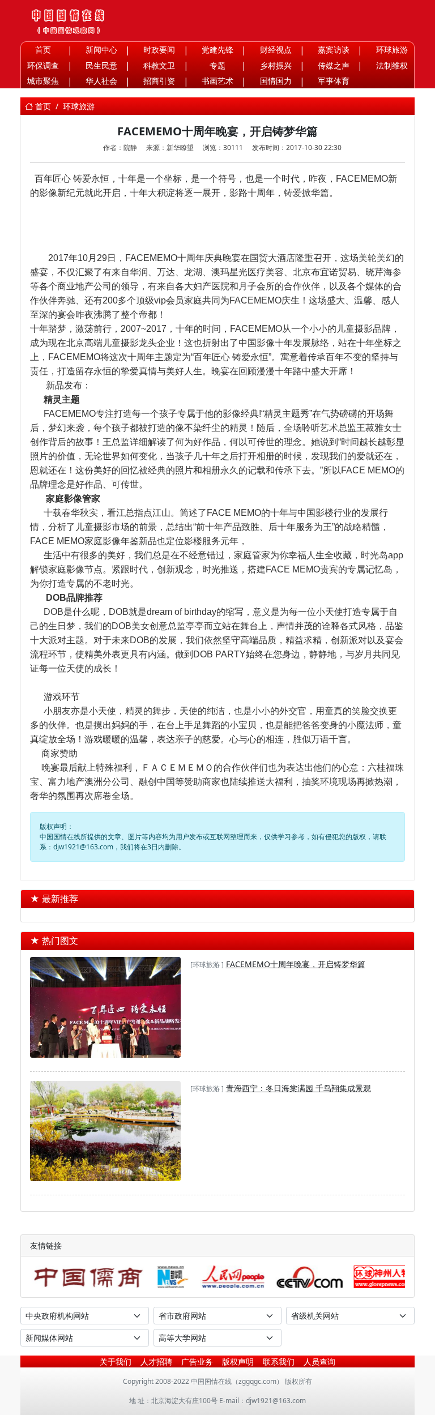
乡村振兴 (276, 65)
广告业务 (197, 1361)
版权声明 (238, 1361)
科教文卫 (159, 65)
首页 (43, 49)
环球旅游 (392, 49)
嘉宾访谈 (333, 49)
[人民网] (231, 1277)
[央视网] (308, 1277)
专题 (217, 65)
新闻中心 (101, 49)
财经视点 (276, 49)
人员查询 (319, 1361)
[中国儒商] (87, 1277)
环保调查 (43, 65)
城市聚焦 (43, 80)
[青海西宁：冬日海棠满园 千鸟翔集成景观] (105, 1132)
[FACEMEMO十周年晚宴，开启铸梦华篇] (105, 1008)
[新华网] (172, 1277)
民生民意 (101, 65)
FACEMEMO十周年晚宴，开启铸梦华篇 (295, 964)
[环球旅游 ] (207, 964)
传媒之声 (333, 65)
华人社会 (101, 80)
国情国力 (276, 80)
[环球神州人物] (381, 1277)
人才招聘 (156, 1361)
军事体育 (333, 80)
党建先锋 (217, 49)
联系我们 (279, 1361)
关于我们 (115, 1361)
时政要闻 (159, 49)
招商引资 (159, 80)
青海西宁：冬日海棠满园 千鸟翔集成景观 (298, 1088)
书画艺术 (217, 80)
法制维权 (392, 65)
